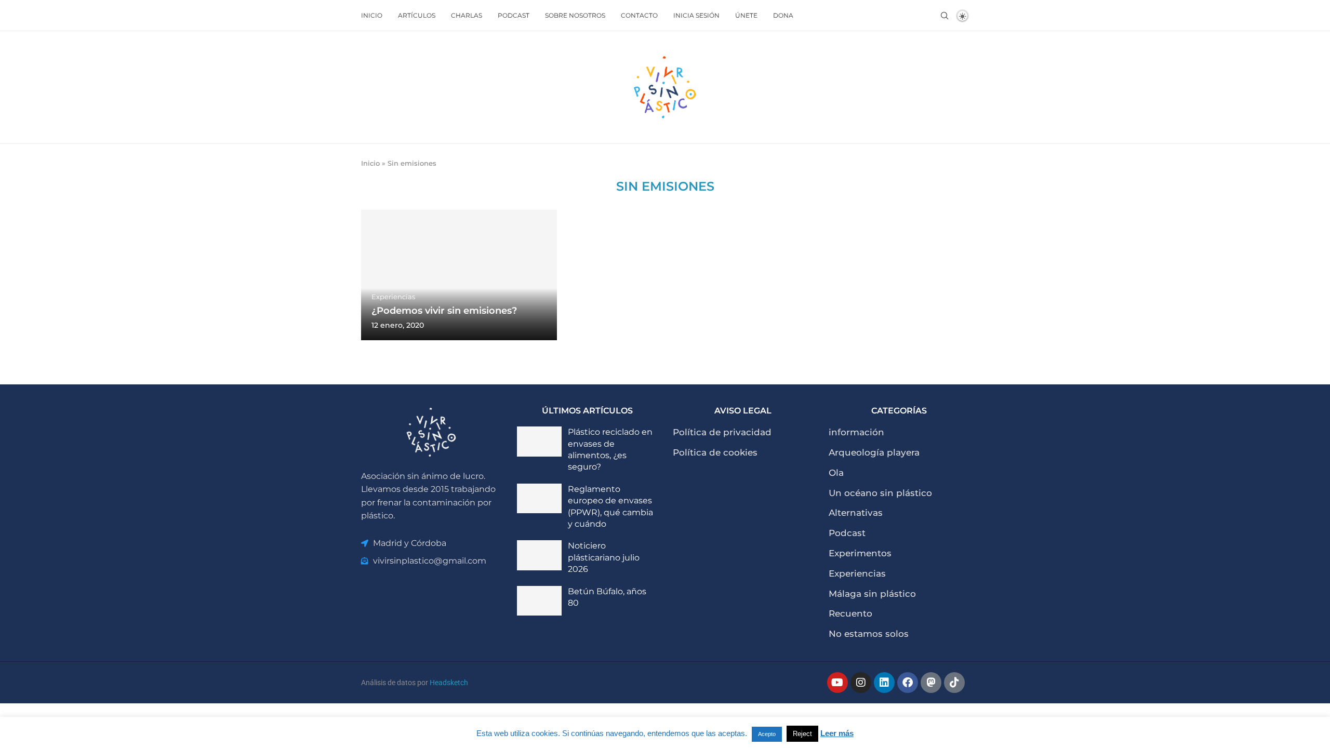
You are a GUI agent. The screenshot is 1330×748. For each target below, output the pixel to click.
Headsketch (449, 682)
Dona (783, 15)
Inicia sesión (696, 15)
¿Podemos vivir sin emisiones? (444, 310)
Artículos (416, 15)
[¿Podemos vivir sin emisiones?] (459, 275)
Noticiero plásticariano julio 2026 (604, 557)
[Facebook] (907, 682)
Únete (746, 15)
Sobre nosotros (575, 15)
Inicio (371, 15)
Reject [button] (802, 734)
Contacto (639, 15)
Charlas (466, 15)
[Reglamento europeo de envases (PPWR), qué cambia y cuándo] (539, 499)
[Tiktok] (954, 682)
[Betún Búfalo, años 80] (539, 601)
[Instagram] (860, 682)
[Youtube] (837, 682)
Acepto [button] (767, 734)
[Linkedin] (884, 682)
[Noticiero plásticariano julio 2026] (539, 555)
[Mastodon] (931, 682)
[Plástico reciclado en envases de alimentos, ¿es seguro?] (539, 441)
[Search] (944, 16)
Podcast (513, 15)
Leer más (837, 733)
